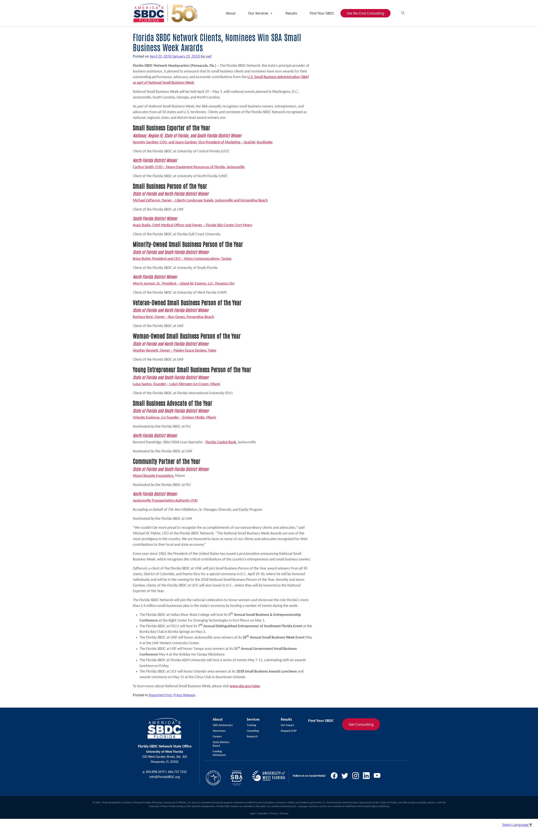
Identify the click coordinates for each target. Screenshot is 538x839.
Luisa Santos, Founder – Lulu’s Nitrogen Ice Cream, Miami (176, 384)
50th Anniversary (223, 725)
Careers (217, 736)
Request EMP (289, 731)
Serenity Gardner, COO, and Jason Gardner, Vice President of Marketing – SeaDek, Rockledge (203, 142)
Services (253, 720)
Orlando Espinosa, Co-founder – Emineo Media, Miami (174, 418)
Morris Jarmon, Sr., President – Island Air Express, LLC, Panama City (183, 284)
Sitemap (284, 813)
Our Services (258, 13)
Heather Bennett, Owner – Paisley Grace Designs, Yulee (174, 351)
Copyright (263, 813)
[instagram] (357, 777)
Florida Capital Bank (221, 442)
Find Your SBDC (322, 13)
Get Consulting (361, 724)
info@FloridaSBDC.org (164, 777)
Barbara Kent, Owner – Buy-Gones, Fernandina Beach (173, 317)
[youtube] (379, 777)
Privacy (273, 813)
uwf (209, 56)
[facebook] (336, 777)
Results (291, 13)
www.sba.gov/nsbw (245, 686)
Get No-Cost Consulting (365, 13)
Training (251, 725)
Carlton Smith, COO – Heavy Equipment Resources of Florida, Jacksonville (189, 167)
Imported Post (160, 695)
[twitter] (346, 777)
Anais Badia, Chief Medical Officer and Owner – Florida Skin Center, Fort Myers (192, 225)
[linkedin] (368, 777)
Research (252, 736)
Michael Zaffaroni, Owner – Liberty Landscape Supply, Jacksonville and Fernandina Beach (200, 201)
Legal (252, 813)
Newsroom (219, 731)
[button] (403, 13)
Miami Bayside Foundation (153, 476)
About (231, 13)
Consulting (253, 731)
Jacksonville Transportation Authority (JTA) (165, 501)
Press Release (184, 695)
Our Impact (287, 725)
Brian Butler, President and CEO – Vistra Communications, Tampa (182, 259)
